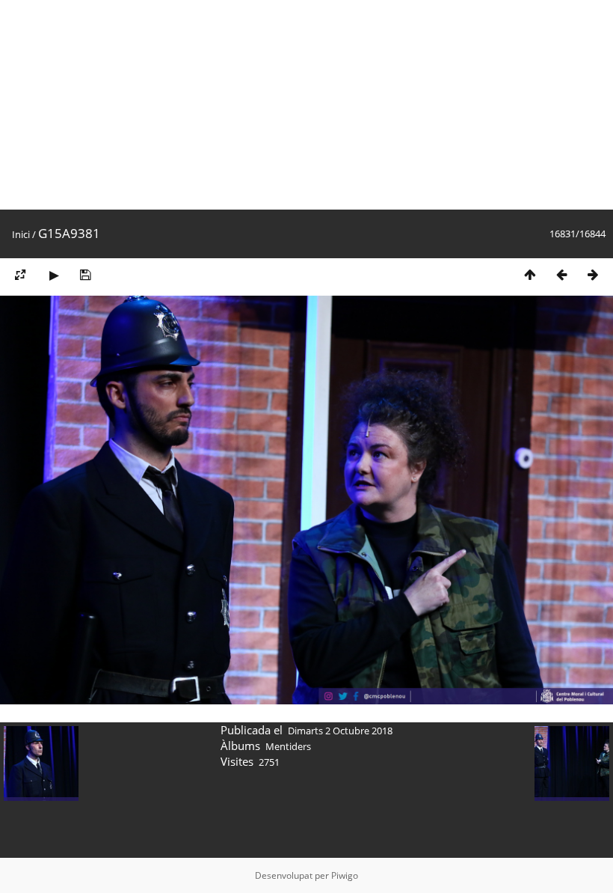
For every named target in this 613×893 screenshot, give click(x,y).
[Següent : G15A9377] (593, 274)
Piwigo (344, 875)
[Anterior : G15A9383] (561, 274)
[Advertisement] (306, 105)
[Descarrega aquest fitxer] (85, 274)
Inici (21, 234)
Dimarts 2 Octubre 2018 (340, 730)
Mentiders (288, 746)
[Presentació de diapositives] (54, 274)
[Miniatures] (530, 274)
